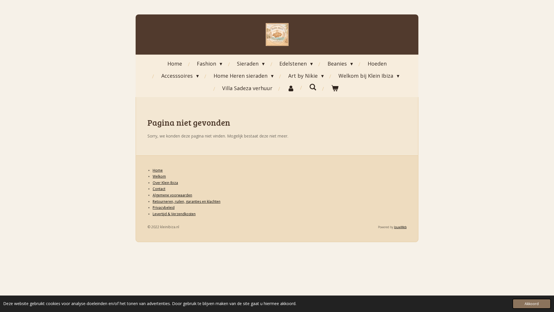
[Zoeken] (312, 87)
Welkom (159, 176)
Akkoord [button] (532, 303)
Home (158, 170)
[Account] (290, 88)
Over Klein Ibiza (165, 182)
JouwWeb (400, 227)
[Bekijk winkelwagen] (334, 88)
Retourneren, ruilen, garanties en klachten (186, 201)
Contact (159, 188)
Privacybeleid (164, 207)
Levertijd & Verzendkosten (174, 213)
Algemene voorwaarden (172, 195)
